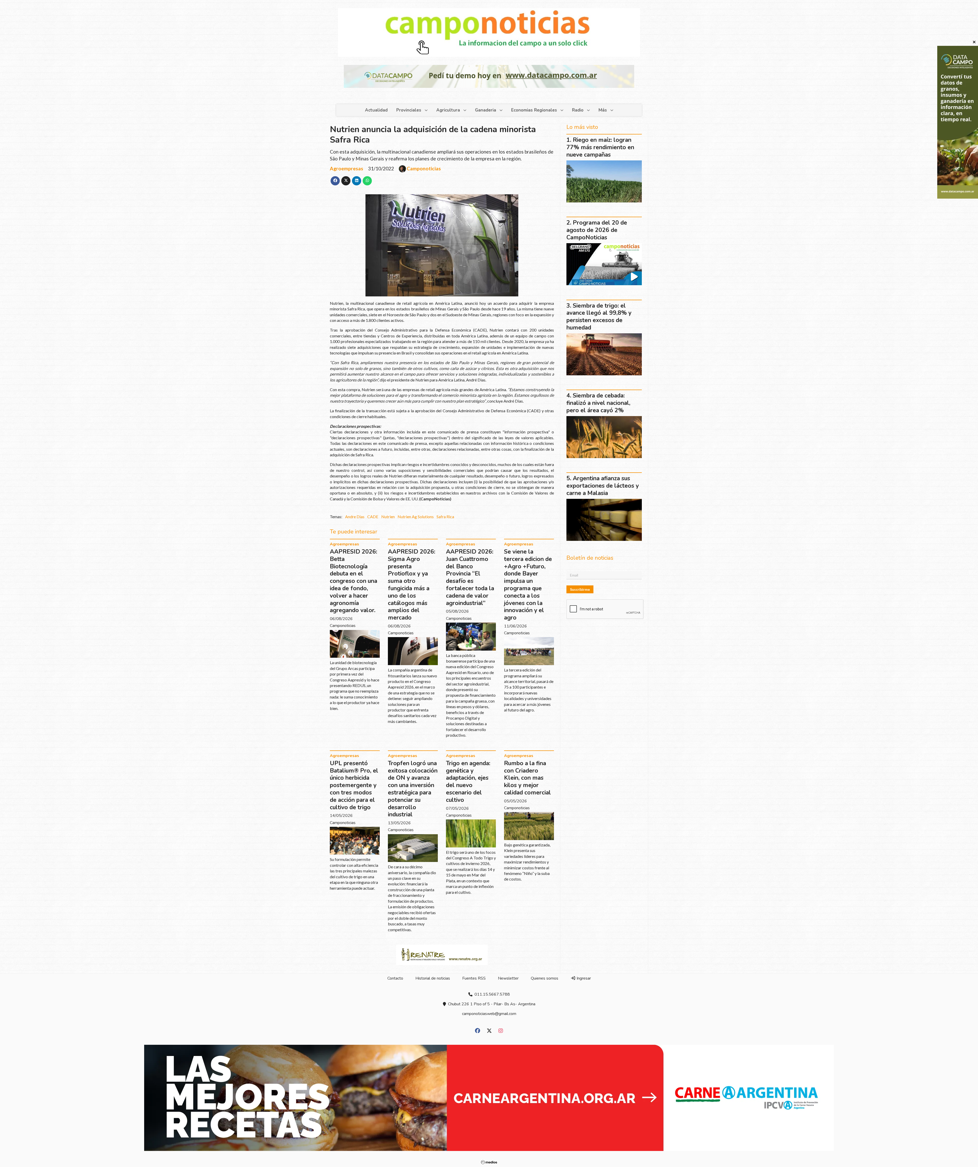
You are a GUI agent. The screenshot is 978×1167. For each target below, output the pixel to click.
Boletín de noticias (455, 244)
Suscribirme (450, 280)
